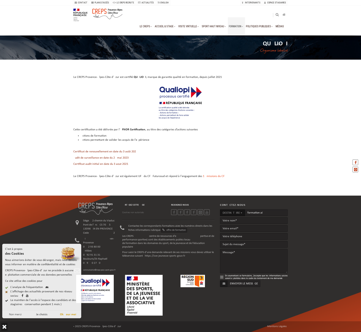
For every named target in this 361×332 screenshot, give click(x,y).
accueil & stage (164, 26)
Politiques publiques (258, 26)
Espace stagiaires (276, 2)
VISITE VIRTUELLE (187, 26)
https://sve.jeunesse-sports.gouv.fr (165, 256)
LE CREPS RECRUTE (125, 2)
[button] (4, 327)
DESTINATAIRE (232, 212)
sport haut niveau (213, 26)
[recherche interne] (277, 15)
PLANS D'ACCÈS (102, 2)
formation (235, 26)
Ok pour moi (68, 314)
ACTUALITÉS (148, 2)
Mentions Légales (277, 326)
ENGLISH (164, 2)
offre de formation (176, 230)
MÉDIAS (280, 26)
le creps (145, 26)
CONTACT (82, 2)
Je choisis (41, 314)
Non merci (15, 314)
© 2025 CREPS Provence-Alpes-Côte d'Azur (97, 326)
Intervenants (252, 2)
